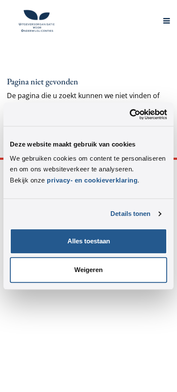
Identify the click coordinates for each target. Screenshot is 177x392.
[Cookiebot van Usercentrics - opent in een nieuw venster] (129, 114)
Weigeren (88, 270)
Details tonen (130, 213)
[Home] (37, 21)
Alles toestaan (88, 241)
